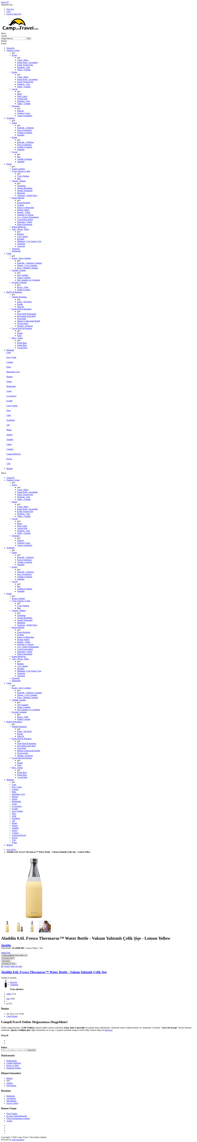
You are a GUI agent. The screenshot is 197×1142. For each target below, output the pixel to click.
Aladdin (6, 945)
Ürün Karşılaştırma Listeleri (18, 1118)
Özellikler (14, 985)
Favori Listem (12, 1103)
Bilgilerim (10, 1096)
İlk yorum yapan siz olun (11, 966)
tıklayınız (108, 1030)
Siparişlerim (11, 1101)
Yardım (9, 1083)
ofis (8, 999)
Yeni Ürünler (11, 1113)
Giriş (8, 11)
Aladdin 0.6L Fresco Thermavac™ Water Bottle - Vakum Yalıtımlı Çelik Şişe (54, 972)
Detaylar (13, 982)
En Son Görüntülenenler (16, 1116)
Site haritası (11, 1085)
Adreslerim (11, 1098)
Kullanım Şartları (13, 1068)
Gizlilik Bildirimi (13, 1063)
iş (7, 1003)
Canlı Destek (11, 1016)
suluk (8, 994)
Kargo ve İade (12, 1065)
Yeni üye (10, 9)
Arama (9, 1121)
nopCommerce (18, 1140)
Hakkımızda (11, 1061)
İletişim (9, 1078)
